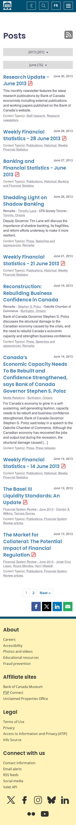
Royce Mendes (23, 566)
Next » (45, 593)
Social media (13, 781)
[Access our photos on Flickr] (31, 817)
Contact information (19, 763)
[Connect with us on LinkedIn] (65, 803)
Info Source (12, 739)
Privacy (9, 728)
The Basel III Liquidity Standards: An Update (31, 496)
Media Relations (14, 398)
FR (56, 5)
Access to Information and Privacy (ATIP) (35, 733)
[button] (36, 606)
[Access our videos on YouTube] (44, 817)
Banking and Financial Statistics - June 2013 (34, 168)
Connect (13, 692)
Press (30, 241)
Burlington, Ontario (33, 311)
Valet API (10, 787)
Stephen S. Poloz (29, 306)
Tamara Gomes (24, 513)
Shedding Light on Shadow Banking (25, 201)
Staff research (35, 116)
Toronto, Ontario (14, 215)
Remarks (28, 245)
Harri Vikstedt (44, 566)
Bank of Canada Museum (23, 686)
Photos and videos (18, 651)
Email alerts (12, 769)
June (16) (36, 65)
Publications (34, 145)
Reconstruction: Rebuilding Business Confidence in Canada (30, 293)
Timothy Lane (27, 211)
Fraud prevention (17, 663)
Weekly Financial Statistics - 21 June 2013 (31, 260)
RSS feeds (11, 775)
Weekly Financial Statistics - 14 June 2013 (31, 463)
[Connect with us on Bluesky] (52, 803)
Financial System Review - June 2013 (28, 509)
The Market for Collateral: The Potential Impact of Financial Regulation (32, 545)
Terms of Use (13, 721)
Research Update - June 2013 (26, 80)
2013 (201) (36, 52)
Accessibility (12, 645)
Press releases (46, 448)
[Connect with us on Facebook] (25, 803)
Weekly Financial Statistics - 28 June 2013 (31, 135)
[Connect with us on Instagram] (38, 803)
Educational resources (21, 657)
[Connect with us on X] (11, 803)
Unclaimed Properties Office (25, 698)
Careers (9, 639)
